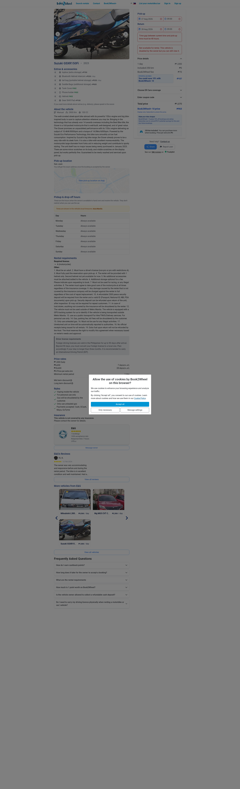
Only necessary (105, 410)
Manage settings (135, 410)
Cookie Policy (140, 398)
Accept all (120, 404)
